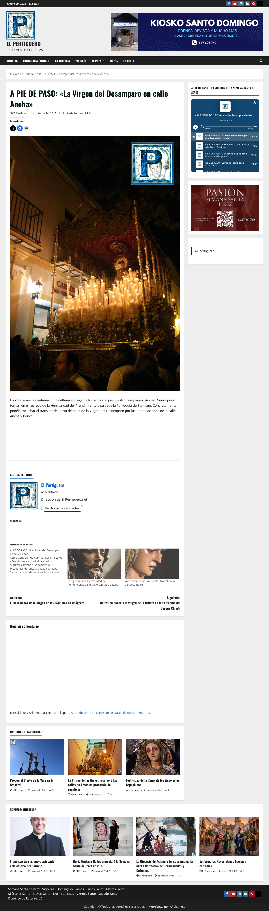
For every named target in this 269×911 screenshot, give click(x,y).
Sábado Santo (108, 894)
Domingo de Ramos (70, 889)
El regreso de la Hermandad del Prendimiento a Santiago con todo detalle (93, 582)
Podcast (80, 60)
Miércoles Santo (19, 894)
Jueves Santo (42, 894)
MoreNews (156, 907)
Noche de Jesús (63, 894)
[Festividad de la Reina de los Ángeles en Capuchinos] (153, 757)
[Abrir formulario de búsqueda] (261, 60)
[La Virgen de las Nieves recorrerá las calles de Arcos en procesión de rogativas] (95, 757)
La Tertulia (62, 60)
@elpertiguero (204, 251)
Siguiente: (140, 603)
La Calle (128, 60)
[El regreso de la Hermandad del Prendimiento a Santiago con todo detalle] (94, 564)
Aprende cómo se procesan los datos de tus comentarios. (111, 713)
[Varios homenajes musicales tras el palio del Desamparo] (152, 564)
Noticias (12, 60)
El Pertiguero (21, 113)
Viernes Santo (86, 894)
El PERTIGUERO (23, 43)
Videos (113, 60)
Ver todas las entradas (62, 508)
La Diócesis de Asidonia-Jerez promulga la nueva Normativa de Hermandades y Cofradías (164, 866)
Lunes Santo (95, 889)
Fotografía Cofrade (36, 60)
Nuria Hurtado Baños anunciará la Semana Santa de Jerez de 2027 (101, 863)
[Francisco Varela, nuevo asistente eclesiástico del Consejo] (40, 836)
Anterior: (47, 600)
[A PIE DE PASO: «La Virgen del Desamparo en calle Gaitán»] (39, 561)
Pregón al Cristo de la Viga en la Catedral (31, 782)
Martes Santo (115, 889)
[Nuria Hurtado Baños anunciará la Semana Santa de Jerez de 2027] (103, 836)
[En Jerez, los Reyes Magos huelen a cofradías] (229, 836)
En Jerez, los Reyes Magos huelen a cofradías (222, 863)
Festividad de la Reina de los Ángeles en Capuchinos (153, 782)
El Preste (98, 60)
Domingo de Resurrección (26, 898)
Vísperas (48, 889)
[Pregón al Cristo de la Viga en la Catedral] (37, 757)
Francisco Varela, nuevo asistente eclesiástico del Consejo (32, 863)
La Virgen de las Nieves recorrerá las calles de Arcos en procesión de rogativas (92, 785)
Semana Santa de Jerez (24, 889)
